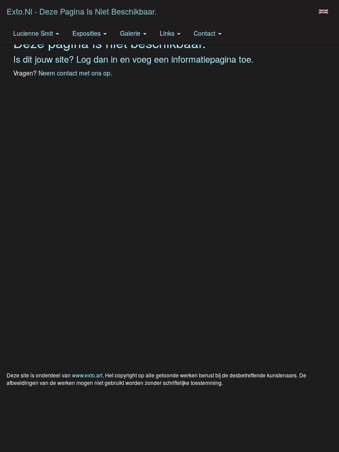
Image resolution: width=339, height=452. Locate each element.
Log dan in (96, 59)
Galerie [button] (131, 33)
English (323, 11)
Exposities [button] (87, 33)
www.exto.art (87, 375)
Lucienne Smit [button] (34, 33)
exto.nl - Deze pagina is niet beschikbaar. (82, 11)
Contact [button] (205, 33)
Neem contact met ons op (74, 72)
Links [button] (168, 33)
